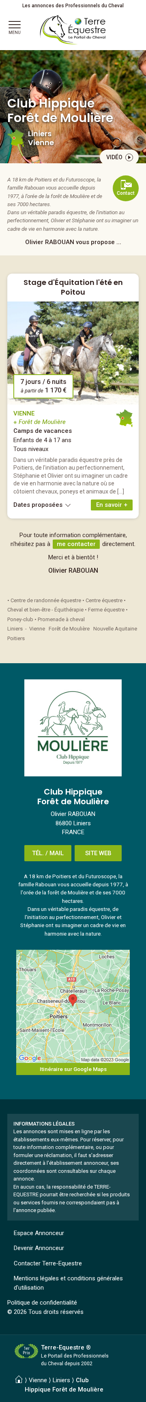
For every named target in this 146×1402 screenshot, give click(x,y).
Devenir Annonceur (39, 1248)
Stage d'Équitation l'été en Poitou (73, 287)
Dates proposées (38, 504)
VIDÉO (114, 157)
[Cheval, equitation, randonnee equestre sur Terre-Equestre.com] (73, 30)
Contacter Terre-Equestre (48, 1263)
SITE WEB (98, 853)
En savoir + (111, 504)
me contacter (76, 544)
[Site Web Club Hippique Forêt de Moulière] (73, 727)
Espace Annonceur (39, 1233)
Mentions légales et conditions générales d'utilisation (68, 1283)
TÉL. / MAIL (48, 853)
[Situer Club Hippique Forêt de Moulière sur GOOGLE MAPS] (73, 1006)
